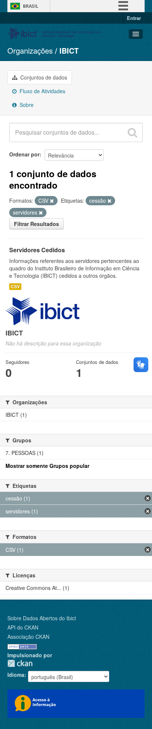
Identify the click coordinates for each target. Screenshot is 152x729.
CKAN (19, 663)
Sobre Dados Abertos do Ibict (41, 618)
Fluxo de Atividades (41, 91)
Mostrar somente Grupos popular (47, 465)
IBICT (69, 50)
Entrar (134, 17)
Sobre (26, 104)
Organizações (30, 50)
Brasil (30, 6)
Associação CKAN (28, 636)
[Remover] (52, 201)
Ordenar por (24, 154)
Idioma (15, 674)
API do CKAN (22, 627)
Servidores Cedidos (37, 250)
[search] (132, 132)
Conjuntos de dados (43, 77)
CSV (15, 286)
